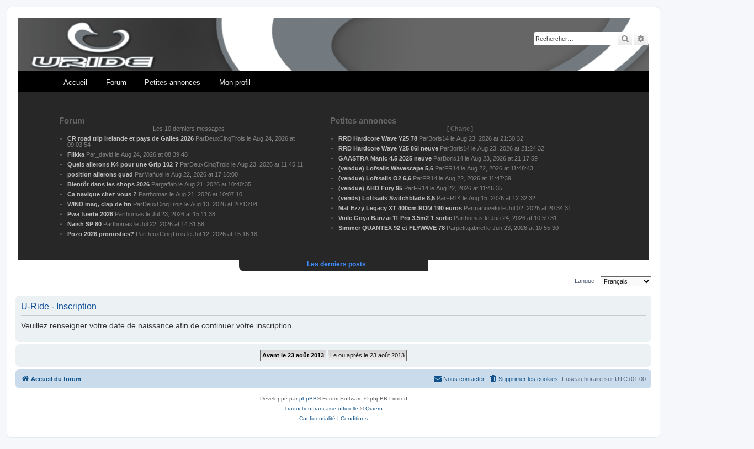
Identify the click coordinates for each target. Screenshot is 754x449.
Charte (460, 128)
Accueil (75, 82)
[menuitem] (523, 379)
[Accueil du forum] (333, 45)
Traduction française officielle (321, 408)
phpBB (308, 398)
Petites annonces (172, 82)
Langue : (586, 280)
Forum (116, 82)
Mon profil (235, 82)
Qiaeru (374, 408)
